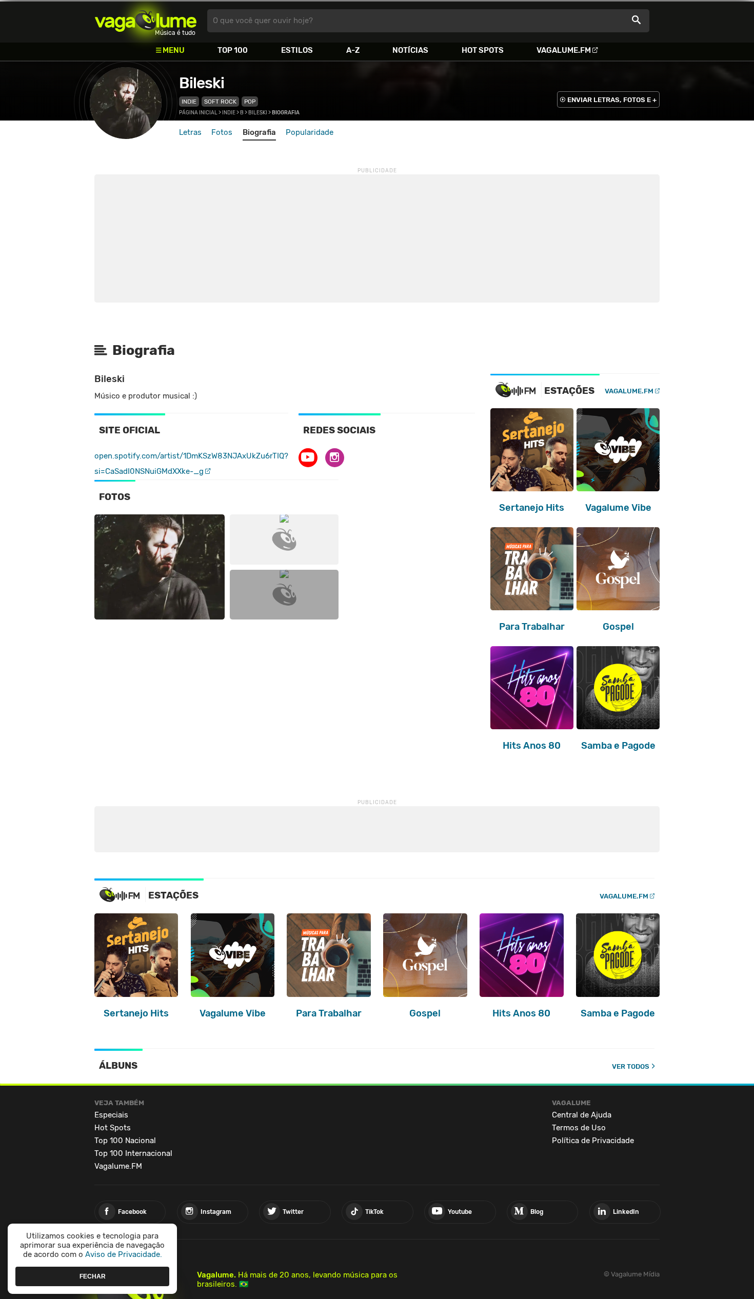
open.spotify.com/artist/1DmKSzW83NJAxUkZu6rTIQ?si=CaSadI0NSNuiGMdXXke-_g (191, 463)
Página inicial (198, 113)
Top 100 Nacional (125, 1140)
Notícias (410, 50)
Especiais (111, 1115)
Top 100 (232, 50)
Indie (189, 101)
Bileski (201, 83)
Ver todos (630, 1066)
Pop (249, 101)
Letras (190, 132)
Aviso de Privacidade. (123, 1254)
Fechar (93, 1276)
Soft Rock (220, 101)
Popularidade (309, 132)
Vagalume (145, 21)
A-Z (353, 50)
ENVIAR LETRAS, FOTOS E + (612, 100)
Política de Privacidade (593, 1140)
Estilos (297, 50)
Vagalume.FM (564, 50)
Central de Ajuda (581, 1115)
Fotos (221, 132)
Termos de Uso (579, 1127)
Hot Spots (483, 50)
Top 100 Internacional (133, 1153)
